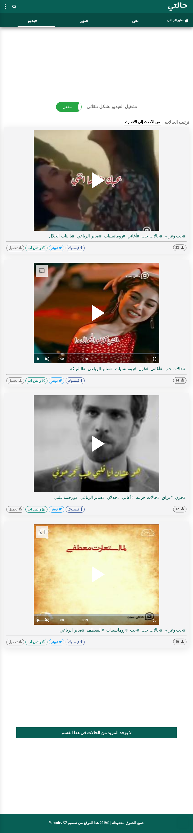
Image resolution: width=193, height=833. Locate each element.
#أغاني (132, 236)
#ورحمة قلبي (65, 497)
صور (84, 20)
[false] (5, 6)
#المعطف (95, 630)
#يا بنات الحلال (61, 236)
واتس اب (35, 248)
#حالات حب (151, 236)
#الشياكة (77, 368)
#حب (134, 630)
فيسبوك (74, 248)
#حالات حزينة (147, 497)
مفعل (67, 107)
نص (135, 20)
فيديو (32, 20)
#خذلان (113, 497)
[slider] (96, 353)
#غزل (142, 368)
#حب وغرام (174, 236)
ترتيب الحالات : (175, 122)
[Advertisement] (96, 64)
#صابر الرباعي (89, 236)
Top (183, 823)
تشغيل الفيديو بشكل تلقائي (112, 106)
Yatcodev (55, 823)
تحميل (14, 248)
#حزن (179, 497)
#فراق (167, 497)
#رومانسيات (114, 236)
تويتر (55, 248)
